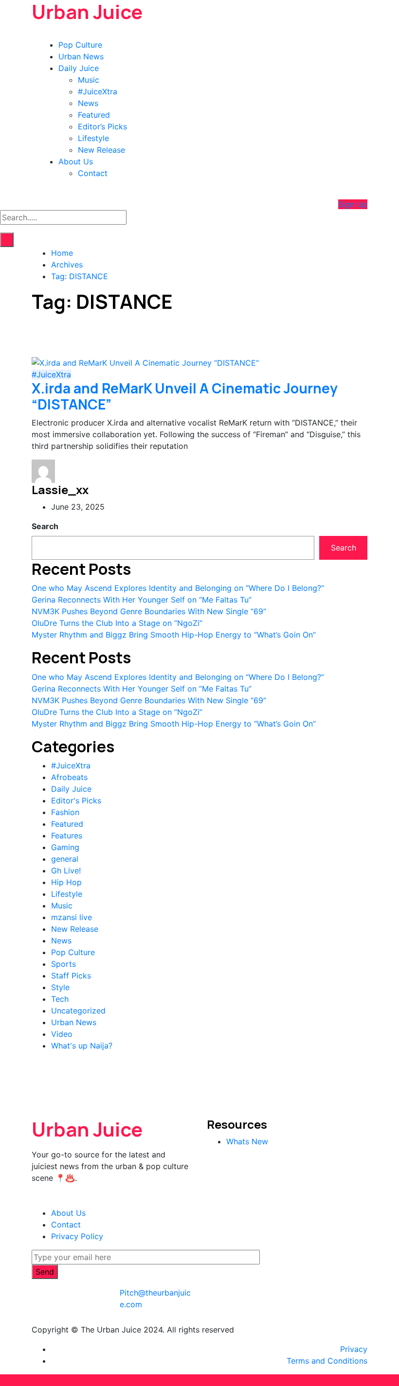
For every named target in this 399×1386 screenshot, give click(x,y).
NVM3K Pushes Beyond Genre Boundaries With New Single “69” (149, 611)
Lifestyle (93, 138)
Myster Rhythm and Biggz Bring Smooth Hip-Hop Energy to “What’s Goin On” (174, 635)
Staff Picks (71, 975)
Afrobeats (69, 777)
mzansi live (71, 917)
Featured (94, 115)
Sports (63, 964)
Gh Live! (66, 870)
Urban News (81, 56)
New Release (101, 150)
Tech (60, 999)
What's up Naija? (81, 1045)
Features (66, 835)
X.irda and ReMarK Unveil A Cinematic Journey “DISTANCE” (185, 396)
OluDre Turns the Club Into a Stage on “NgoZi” (117, 623)
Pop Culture (80, 45)
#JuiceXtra (97, 91)
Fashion (65, 812)
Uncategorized (78, 1010)
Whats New (247, 1141)
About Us (75, 161)
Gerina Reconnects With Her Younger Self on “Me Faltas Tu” (142, 599)
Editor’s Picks (102, 126)
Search (45, 526)
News (88, 103)
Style (60, 987)
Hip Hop (66, 882)
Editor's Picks (76, 800)
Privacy (353, 1349)
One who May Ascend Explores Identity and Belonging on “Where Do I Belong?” (178, 588)
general (64, 859)
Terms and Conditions (327, 1361)
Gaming (65, 847)
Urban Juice (87, 1129)
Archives (67, 264)
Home (62, 253)
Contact (93, 173)
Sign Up (352, 204)
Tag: (79, 276)
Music (88, 80)
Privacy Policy (77, 1236)
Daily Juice (78, 68)
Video (62, 1034)
